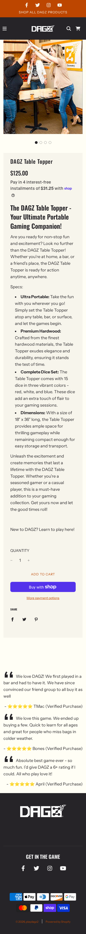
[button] (36, 142)
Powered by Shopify (58, 921)
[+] (29, 560)
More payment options (43, 598)
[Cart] (78, 28)
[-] (11, 560)
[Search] (68, 28)
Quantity (19, 550)
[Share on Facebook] (12, 619)
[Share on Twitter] (24, 619)
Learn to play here (56, 529)
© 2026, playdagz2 (27, 921)
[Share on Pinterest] (36, 619)
